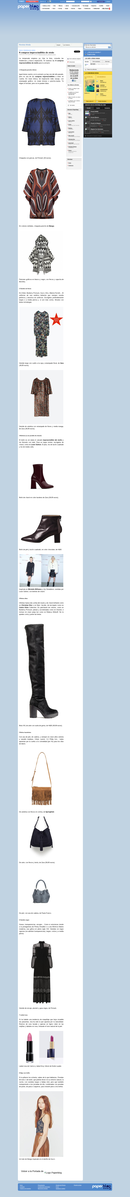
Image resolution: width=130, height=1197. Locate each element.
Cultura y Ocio (46, 5)
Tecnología (85, 5)
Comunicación (76, 5)
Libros (67, 5)
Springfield (70, 143)
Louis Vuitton (71, 120)
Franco (70, 150)
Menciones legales (43, 1188)
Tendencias (70, 165)
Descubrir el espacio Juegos (94, 136)
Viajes (79, 8)
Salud (66, 8)
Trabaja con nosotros (25, 1188)
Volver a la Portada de (32, 1171)
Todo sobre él (89, 101)
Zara (69, 113)
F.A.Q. (57, 1187)
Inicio (21, 1)
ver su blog (74, 78)
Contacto (22, 1187)
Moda (69, 163)
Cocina (60, 8)
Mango (70, 117)
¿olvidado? (108, 1)
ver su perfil (74, 76)
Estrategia (107, 108)
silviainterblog (103, 89)
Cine (54, 5)
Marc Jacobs (71, 135)
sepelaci (102, 85)
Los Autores (66, 45)
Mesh (101, 80)
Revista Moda (25, 45)
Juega (92, 114)
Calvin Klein (71, 131)
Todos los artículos (92, 69)
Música (61, 5)
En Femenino (46, 8)
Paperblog (28, 7)
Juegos (58, 45)
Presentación (41, 1185)
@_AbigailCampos (51, 54)
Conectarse (101, 1)
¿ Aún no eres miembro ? (94, 52)
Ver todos (72, 105)
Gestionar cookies (60, 1188)
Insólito (101, 5)
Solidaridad (96, 8)
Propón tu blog (91, 54)
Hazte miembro (102, 101)
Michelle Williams (72, 146)
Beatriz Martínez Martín (103, 64)
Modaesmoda (42, 54)
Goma (69, 124)
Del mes (107, 61)
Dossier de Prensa (60, 1185)
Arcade (89, 108)
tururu (101, 93)
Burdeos (70, 128)
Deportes (93, 5)
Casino (98, 108)
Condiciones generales (44, 1187)
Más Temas (105, 8)
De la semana (96, 61)
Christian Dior (71, 139)
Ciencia (73, 8)
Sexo (54, 8)
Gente (107, 5)
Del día (87, 61)
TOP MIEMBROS (101, 76)
